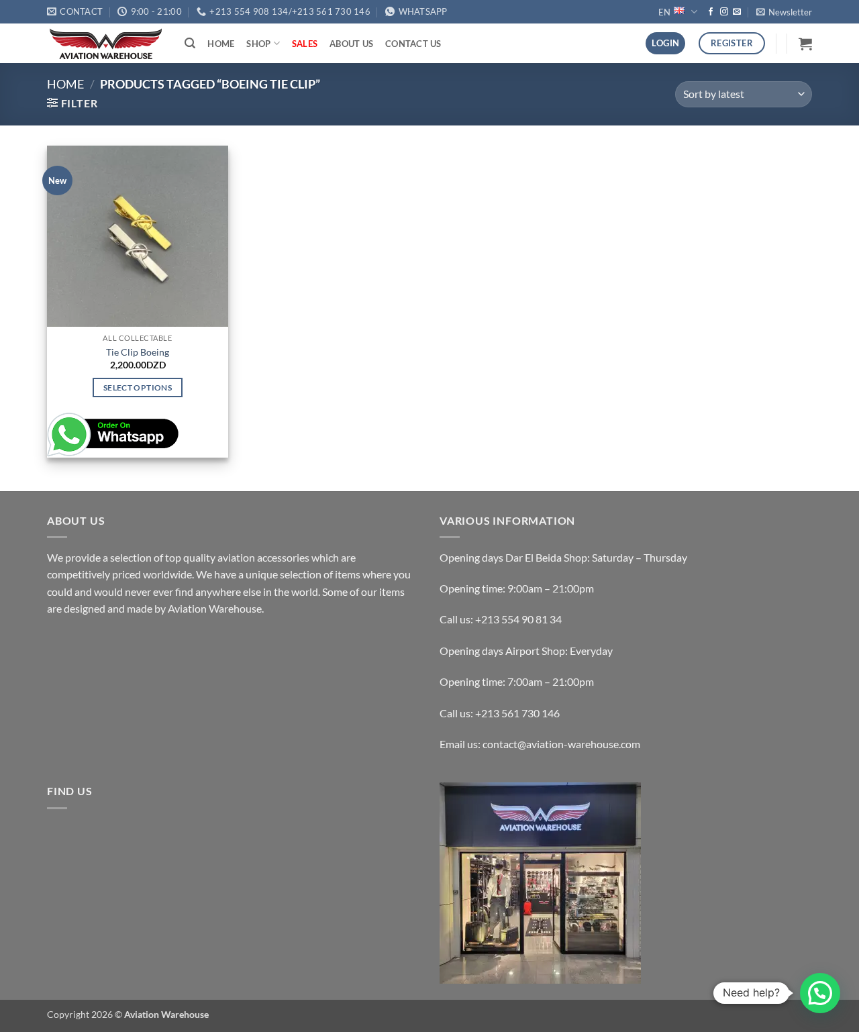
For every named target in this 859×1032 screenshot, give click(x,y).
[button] (784, 12)
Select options (137, 387)
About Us (351, 43)
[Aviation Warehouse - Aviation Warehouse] (105, 44)
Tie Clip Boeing (137, 352)
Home (220, 43)
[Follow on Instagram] (724, 12)
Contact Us (413, 43)
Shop (258, 43)
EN (664, 12)
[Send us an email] (737, 12)
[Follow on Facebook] (711, 12)
